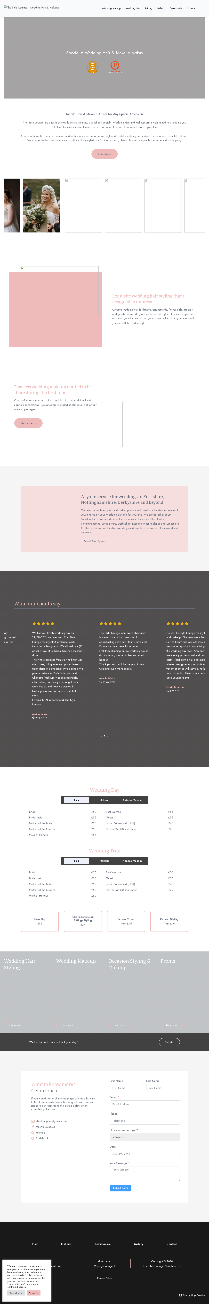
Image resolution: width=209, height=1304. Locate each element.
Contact (191, 8)
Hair (35, 1244)
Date (113, 1147)
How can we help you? (124, 1130)
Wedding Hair (133, 8)
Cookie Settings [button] (16, 1293)
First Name (116, 1081)
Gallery (161, 8)
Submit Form (120, 1188)
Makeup (66, 1244)
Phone (114, 1114)
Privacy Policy (104, 1278)
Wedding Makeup (111, 8)
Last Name (153, 1081)
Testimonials (175, 8)
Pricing (148, 8)
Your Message (118, 1163)
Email (113, 1097)
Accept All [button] (34, 1293)
